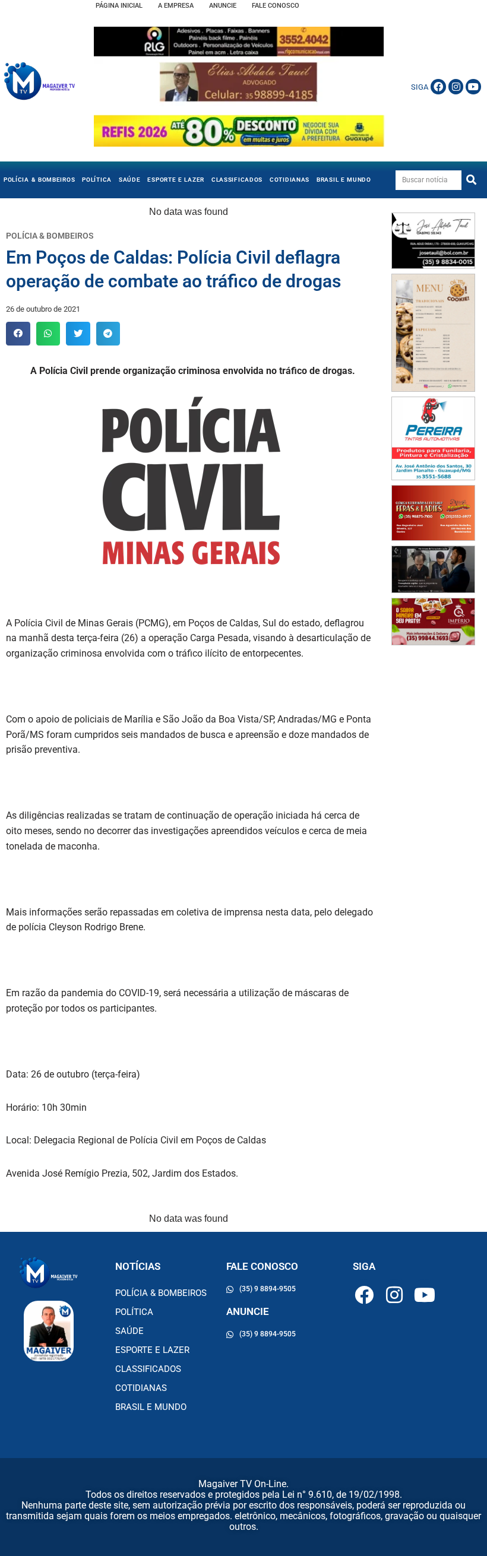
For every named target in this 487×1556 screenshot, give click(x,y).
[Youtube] (473, 86)
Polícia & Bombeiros (39, 179)
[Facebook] (438, 86)
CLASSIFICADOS (237, 179)
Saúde (130, 179)
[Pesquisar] (471, 180)
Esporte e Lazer (175, 179)
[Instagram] (456, 86)
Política (97, 179)
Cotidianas (289, 179)
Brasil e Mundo (344, 179)
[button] (18, 334)
